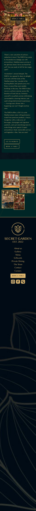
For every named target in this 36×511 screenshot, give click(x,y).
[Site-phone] (23, 281)
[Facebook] (18, 281)
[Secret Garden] (18, 5)
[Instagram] (12, 281)
